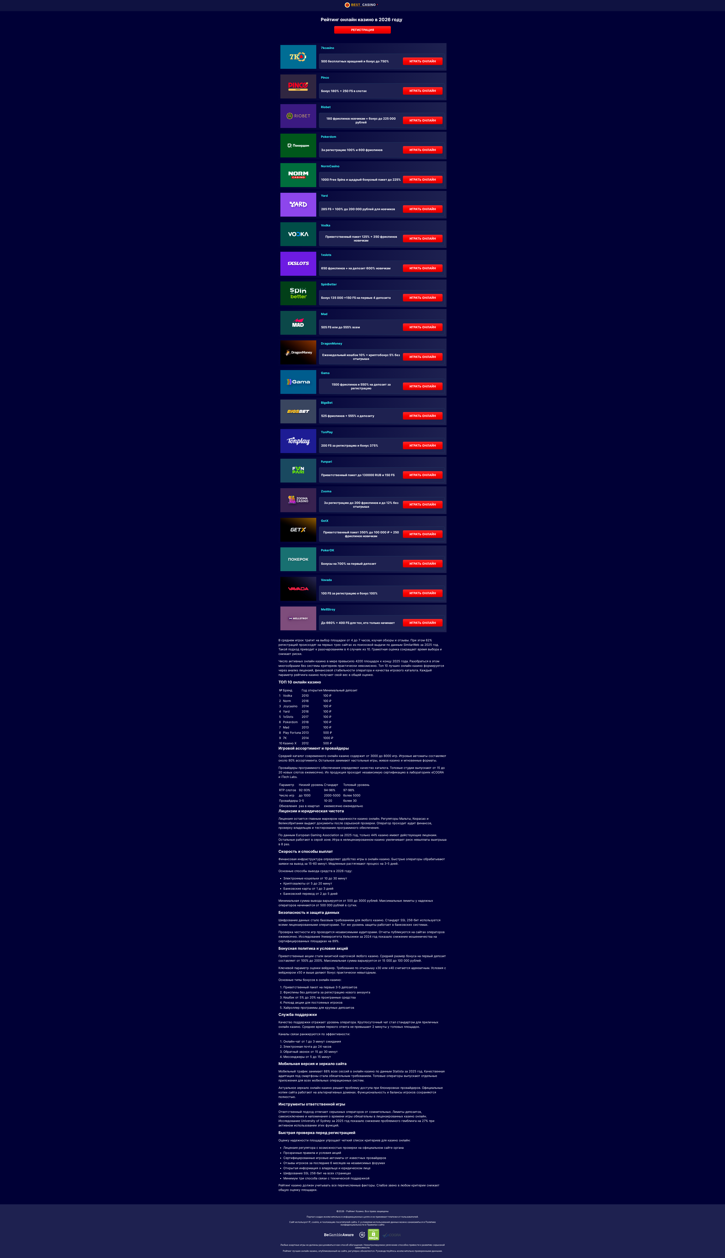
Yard (324, 196)
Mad (324, 314)
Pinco (325, 77)
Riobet (326, 107)
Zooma (326, 491)
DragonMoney (331, 343)
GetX (324, 521)
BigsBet (326, 402)
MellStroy (328, 609)
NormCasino (330, 166)
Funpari (326, 461)
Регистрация (362, 30)
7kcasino (327, 48)
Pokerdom (328, 137)
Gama (325, 373)
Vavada (326, 580)
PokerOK (327, 550)
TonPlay (327, 432)
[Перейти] (339, 1235)
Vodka (325, 225)
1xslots (326, 255)
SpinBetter (329, 284)
